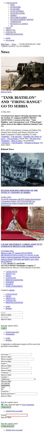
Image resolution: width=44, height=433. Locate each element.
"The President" (17, 143)
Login (8, 306)
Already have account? (14, 411)
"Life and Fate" (16, 136)
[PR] (5, 389)
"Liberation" (5, 143)
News (14, 44)
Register (9, 308)
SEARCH (9, 284)
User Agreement (28, 405)
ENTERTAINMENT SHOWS (21, 20)
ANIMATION (15, 22)
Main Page (5, 44)
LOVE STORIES (17, 11)
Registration (10, 334)
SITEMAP (10, 282)
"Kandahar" (5, 141)
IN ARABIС (15, 9)
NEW (12, 5)
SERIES (13, 15)
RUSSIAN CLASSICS (19, 24)
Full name (5, 354)
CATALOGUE (11, 3)
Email (4, 364)
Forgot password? (12, 332)
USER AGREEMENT (14, 286)
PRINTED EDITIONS (14, 34)
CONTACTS (11, 32)
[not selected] (5, 383)
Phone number (6, 359)
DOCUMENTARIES (18, 17)
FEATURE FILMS (17, 13)
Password (5, 368)
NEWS (8, 28)
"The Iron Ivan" (35, 139)
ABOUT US (10, 30)
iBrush (12, 290)
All (11, 26)
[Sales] (5, 387)
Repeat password (8, 394)
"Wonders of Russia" (32, 143)
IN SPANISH (15, 7)
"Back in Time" (16, 141)
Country (4, 377)
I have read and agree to (19, 405)
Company (5, 373)
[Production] (5, 391)
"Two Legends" (12, 139)
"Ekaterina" (5, 136)
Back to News (6, 92)
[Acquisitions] (5, 385)
